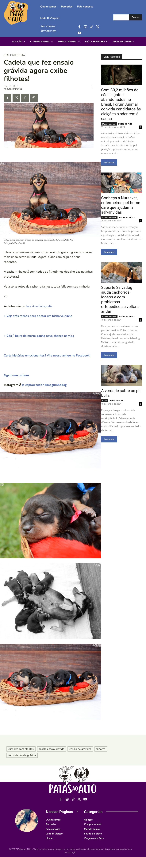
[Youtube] (79, 33)
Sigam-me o (12, 375)
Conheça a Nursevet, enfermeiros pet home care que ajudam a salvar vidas (120, 205)
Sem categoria (14, 55)
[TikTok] (91, 27)
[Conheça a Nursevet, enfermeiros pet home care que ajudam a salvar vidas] (121, 183)
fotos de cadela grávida (22, 755)
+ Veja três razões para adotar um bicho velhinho (38, 316)
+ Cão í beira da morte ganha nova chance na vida (39, 336)
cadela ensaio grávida (51, 749)
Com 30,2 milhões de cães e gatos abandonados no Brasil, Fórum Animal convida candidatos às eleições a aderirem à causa (121, 104)
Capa (104, 400)
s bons (24, 375)
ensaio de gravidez (80, 749)
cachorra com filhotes (21, 749)
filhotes (100, 749)
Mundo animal (109, 123)
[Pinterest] (25, 98)
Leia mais (109, 162)
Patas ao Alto (125, 123)
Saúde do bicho (109, 217)
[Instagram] (85, 27)
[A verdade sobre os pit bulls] (121, 375)
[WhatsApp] (34, 98)
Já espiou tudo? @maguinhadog (44, 385)
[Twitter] (97, 27)
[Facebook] (79, 27)
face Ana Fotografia (39, 306)
